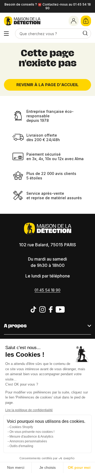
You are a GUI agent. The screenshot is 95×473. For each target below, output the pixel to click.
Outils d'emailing (21, 446)
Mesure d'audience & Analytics (31, 436)
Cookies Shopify (21, 427)
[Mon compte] (74, 21)
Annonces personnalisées (28, 441)
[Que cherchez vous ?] (85, 33)
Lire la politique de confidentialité (29, 410)
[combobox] (53, 34)
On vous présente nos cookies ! (32, 432)
